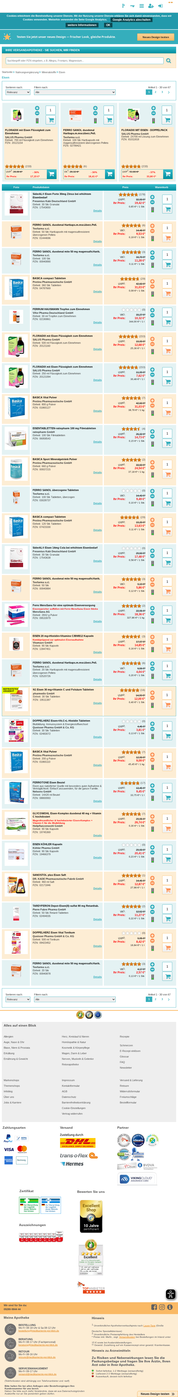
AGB (64, 1091)
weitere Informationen (82, 25)
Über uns (9, 1097)
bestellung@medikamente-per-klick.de (39, 1330)
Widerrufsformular (130, 1091)
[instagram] (162, 1307)
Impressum (68, 1080)
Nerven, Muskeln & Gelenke (78, 1058)
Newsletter (126, 1067)
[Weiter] (169, 92)
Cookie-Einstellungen (74, 1108)
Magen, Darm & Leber (74, 1053)
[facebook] (155, 1307)
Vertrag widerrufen (72, 1113)
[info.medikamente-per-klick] (170, 1307)
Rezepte (124, 1036)
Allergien (8, 1036)
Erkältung (9, 1053)
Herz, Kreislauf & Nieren (75, 1036)
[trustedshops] (89, 1015)
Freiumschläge (128, 1097)
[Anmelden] (160, 5)
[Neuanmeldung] (151, 5)
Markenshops (11, 1080)
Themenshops (12, 1085)
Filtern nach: (41, 87)
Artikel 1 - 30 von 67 (159, 87)
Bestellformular (128, 1102)
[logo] (6, 6)
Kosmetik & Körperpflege (76, 1047)
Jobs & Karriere (12, 1102)
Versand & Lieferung (131, 1080)
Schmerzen (126, 1045)
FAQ (122, 1062)
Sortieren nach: (14, 87)
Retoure (124, 1085)
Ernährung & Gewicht (16, 1058)
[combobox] (84, 60)
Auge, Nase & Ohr (14, 1042)
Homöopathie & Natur (74, 1042)
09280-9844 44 (12, 1309)
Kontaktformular (71, 1085)
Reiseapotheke (70, 1064)
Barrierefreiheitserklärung (76, 1102)
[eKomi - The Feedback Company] (80, 1015)
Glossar (124, 1056)
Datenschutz (69, 1097)
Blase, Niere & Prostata (17, 1047)
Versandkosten (127, 1337)
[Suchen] (168, 60)
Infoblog (8, 1091)
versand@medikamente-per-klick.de (38, 1374)
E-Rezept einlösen (130, 1051)
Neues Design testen (156, 37)
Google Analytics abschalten (131, 19)
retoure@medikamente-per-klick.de (37, 1357)
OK (108, 25)
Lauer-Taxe (149, 1325)
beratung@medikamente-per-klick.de (38, 1345)
